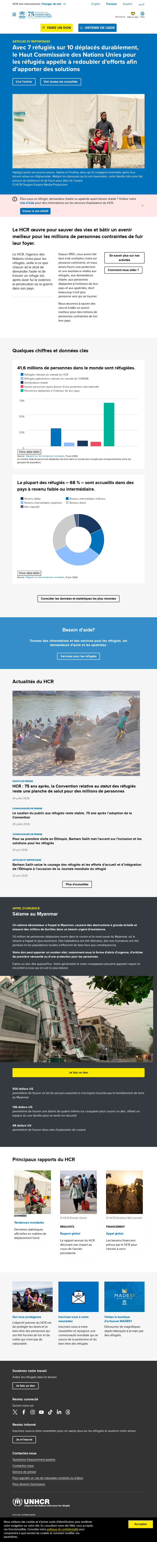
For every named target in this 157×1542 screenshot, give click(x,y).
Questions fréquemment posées (33, 1459)
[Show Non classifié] (30, 507)
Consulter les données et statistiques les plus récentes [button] (78, 598)
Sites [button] (142, 16)
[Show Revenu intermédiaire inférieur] (86, 499)
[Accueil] (32, 15)
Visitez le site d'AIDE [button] (35, 211)
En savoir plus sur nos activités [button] (125, 257)
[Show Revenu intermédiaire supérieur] (41, 503)
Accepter (140, 1524)
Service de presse (24, 1472)
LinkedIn (58, 1412)
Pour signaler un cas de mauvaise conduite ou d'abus (47, 1478)
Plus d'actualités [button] (77, 884)
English (96, 4)
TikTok (50, 1412)
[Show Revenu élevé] (76, 503)
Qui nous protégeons (26, 1317)
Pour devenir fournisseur (28, 1484)
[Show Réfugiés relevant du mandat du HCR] (44, 374)
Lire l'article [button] (24, 81)
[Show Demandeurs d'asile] (34, 383)
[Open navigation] (14, 14)
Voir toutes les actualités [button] (61, 81)
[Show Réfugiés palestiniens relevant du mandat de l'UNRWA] (55, 379)
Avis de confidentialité (23, 1514)
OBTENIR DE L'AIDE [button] (100, 27)
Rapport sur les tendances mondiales (45, 456)
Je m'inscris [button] (24, 1439)
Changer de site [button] (51, 4)
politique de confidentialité (62, 1529)
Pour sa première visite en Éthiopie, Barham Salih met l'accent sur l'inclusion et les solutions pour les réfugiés (77, 841)
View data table (29, 451)
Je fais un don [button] (78, 1072)
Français (111, 4)
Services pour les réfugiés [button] (78, 656)
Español (127, 4)
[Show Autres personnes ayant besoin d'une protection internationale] (60, 387)
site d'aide (27, 203)
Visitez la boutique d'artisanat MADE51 (118, 1319)
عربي (141, 4)
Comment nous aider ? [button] (123, 270)
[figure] (78, 413)
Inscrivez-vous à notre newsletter (73, 1319)
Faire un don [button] (132, 17)
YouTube (41, 1412)
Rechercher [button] (120, 16)
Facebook (23, 1412)
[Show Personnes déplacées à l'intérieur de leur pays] (50, 391)
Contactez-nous (23, 1466)
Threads (67, 1412)
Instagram (32, 1412)
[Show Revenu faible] (31, 499)
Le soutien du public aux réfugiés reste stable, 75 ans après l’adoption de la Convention (72, 815)
